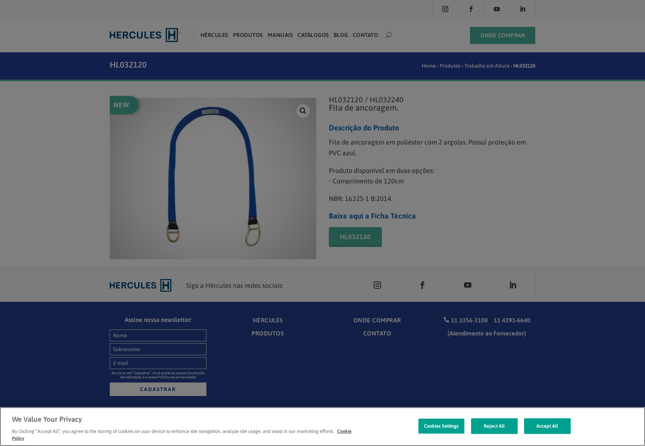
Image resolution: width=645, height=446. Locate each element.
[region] (322, 426)
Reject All (494, 426)
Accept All (547, 426)
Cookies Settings (441, 426)
